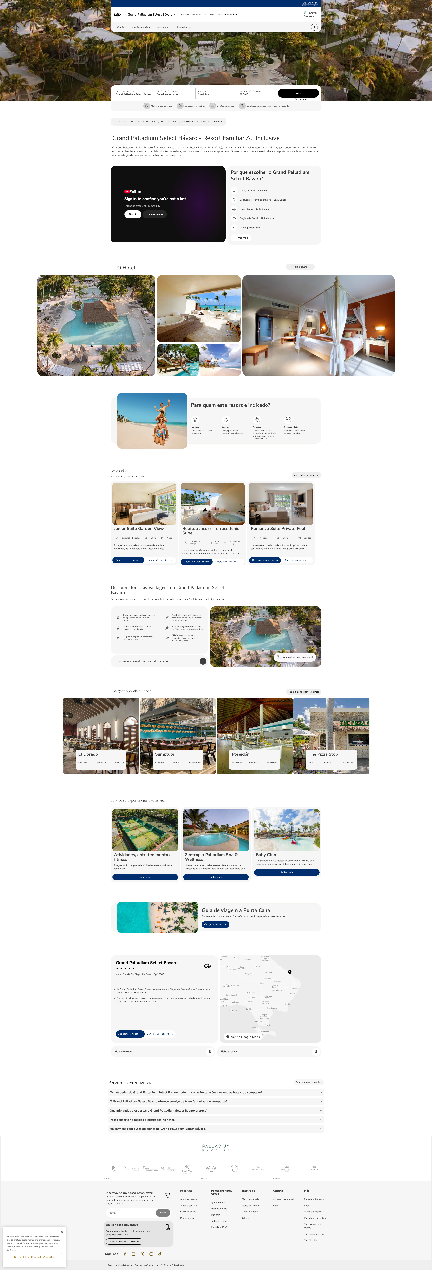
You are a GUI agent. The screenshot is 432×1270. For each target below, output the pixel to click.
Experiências (184, 27)
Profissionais (187, 1218)
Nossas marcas (219, 1208)
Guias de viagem (250, 1205)
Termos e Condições (118, 1265)
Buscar (298, 93)
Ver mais (243, 237)
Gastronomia (163, 27)
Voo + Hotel (301, 99)
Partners (215, 1215)
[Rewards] (297, 3)
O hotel (121, 27)
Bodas (307, 1205)
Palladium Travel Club (315, 1218)
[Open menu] (116, 4)
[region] (34, 1247)
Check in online (188, 1211)
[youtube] (151, 1254)
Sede (275, 1205)
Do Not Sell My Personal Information (34, 1257)
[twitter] (142, 1254)
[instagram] (134, 1254)
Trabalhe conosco (220, 1221)
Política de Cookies (145, 1265)
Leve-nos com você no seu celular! (124, 1241)
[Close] (61, 1232)
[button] (133, 93)
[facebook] (125, 1254)
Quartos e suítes (141, 27)
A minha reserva (188, 1199)
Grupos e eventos (313, 1211)
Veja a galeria (300, 266)
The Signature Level (314, 1234)
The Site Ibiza (311, 1240)
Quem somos (218, 1202)
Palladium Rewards (314, 1199)
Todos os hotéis (250, 1199)
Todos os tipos (250, 1211)
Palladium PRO (219, 1227)
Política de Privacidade (172, 1265)
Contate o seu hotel (283, 1199)
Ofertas (246, 1218)
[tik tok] (160, 1254)
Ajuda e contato (188, 1205)
